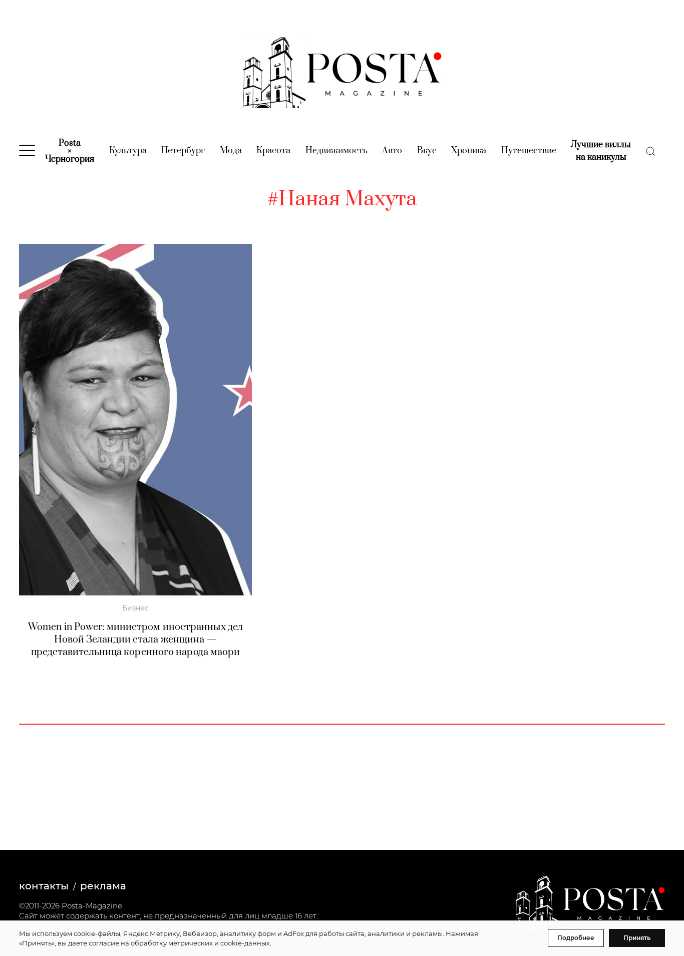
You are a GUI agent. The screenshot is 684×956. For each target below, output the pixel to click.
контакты (44, 886)
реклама (103, 886)
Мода (231, 150)
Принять (636, 937)
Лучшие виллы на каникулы (601, 151)
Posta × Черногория (69, 151)
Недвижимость (336, 150)
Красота (273, 150)
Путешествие (528, 150)
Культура (128, 150)
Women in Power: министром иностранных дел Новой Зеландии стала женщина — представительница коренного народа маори (135, 640)
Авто (392, 150)
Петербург (183, 150)
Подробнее (575, 937)
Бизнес (135, 607)
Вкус (427, 150)
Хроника (468, 150)
